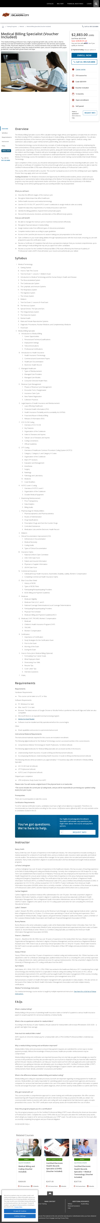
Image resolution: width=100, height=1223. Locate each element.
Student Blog (84, 1204)
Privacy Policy (64, 1218)
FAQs (3, 146)
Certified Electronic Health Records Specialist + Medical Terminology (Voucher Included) (83, 1171)
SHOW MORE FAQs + (22, 1124)
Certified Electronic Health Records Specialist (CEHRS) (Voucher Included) (54, 1167)
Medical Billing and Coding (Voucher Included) (26, 1169)
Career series (80, 69)
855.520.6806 (5, 160)
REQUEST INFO (90, 113)
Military (70, 1204)
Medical (22, 26)
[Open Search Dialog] (96, 3)
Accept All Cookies (20, 1211)
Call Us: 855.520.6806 (90, 26)
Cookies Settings (20, 1216)
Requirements (7, 137)
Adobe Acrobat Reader (26, 719)
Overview (5, 129)
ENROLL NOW (84, 55)
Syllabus (5, 133)
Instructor (5, 141)
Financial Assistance (74, 1206)
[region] (20, 1206)
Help (69, 1208)
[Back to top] (50, 1201)
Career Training (41, 1204)
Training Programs (12, 26)
